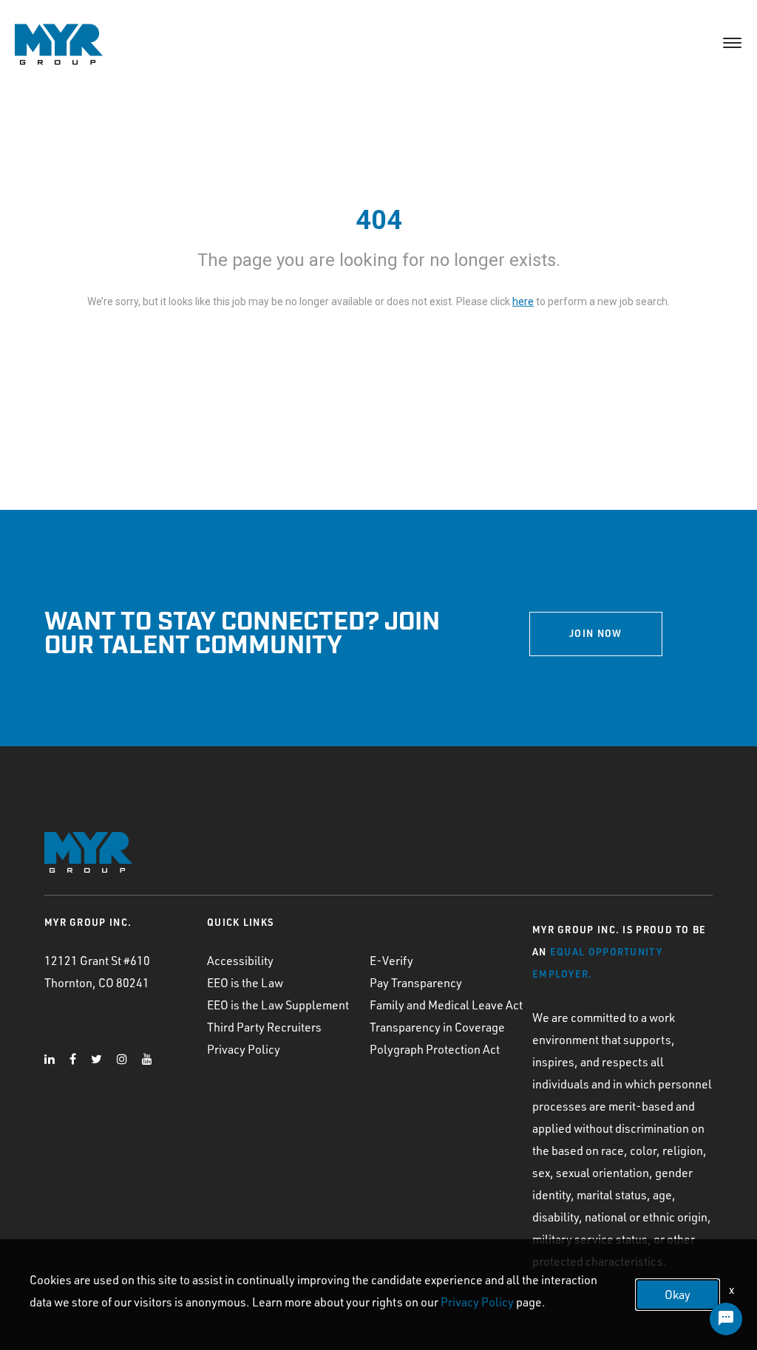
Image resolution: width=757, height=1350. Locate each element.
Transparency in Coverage (437, 1027)
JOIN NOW (595, 633)
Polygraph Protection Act (435, 1049)
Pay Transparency (416, 982)
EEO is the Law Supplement (278, 1005)
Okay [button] (677, 1294)
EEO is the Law (245, 982)
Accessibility (240, 960)
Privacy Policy (243, 1049)
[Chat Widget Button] (726, 1319)
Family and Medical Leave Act (446, 1005)
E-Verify (391, 960)
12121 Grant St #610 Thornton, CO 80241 (97, 971)
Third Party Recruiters (264, 1027)
